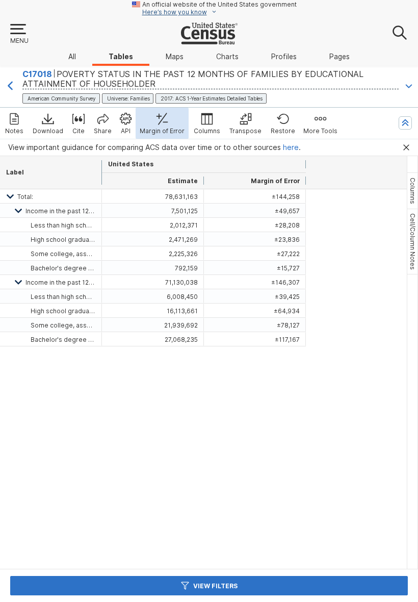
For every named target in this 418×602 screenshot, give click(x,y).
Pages (339, 57)
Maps (175, 57)
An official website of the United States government (219, 4)
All (72, 57)
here (291, 147)
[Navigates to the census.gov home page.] (209, 40)
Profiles (284, 57)
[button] (19, 34)
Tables (121, 57)
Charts (227, 57)
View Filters (215, 586)
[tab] (412, 190)
